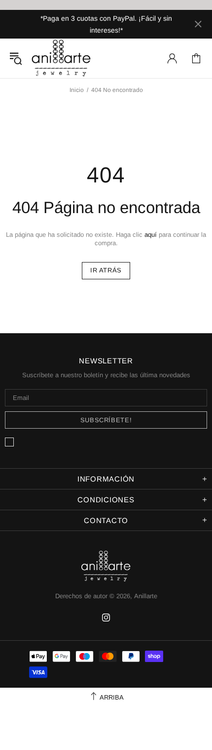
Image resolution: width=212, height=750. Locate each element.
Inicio (77, 90)
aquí (150, 234)
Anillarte (61, 58)
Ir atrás (106, 270)
